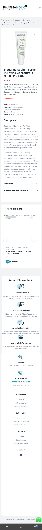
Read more (14, 261)
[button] (34, 34)
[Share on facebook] (10, 114)
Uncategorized (10, 249)
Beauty (14, 107)
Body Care (20, 107)
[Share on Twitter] (12, 114)
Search (21, 527)
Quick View (31, 217)
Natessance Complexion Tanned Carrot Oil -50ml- (18, 252)
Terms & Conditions (21, 406)
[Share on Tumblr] (16, 114)
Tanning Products (22, 247)
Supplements (21, 440)
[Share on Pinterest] (20, 114)
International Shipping (21, 421)
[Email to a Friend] (23, 114)
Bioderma (12, 112)
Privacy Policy (21, 418)
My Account (21, 403)
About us (21, 400)
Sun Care (14, 247)
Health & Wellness (21, 443)
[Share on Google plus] (18, 114)
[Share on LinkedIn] (14, 114)
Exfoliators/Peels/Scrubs (12, 109)
